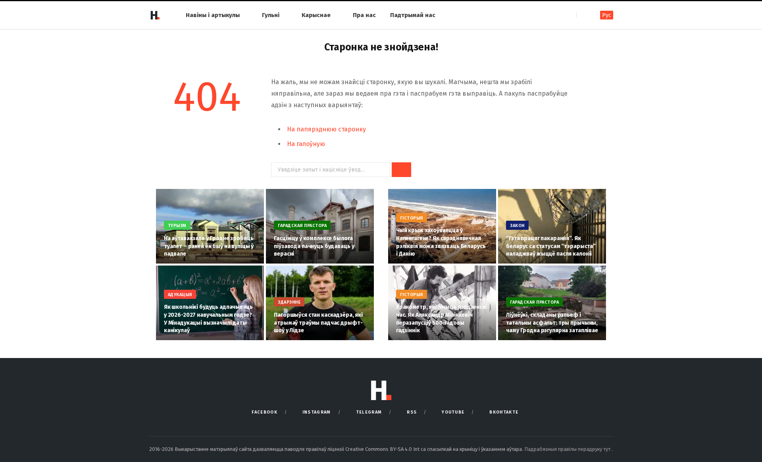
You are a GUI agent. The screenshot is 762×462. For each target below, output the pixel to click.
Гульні (270, 15)
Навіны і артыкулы (213, 15)
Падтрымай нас (412, 15)
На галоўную (306, 144)
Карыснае (316, 15)
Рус (606, 15)
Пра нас (364, 15)
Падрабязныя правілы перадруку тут (568, 449)
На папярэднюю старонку (326, 129)
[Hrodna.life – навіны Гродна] (155, 15)
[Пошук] (583, 15)
